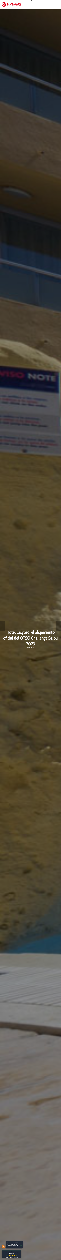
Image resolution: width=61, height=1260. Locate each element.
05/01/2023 (30, 647)
